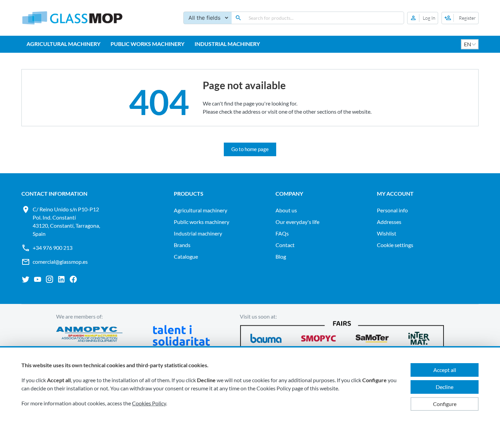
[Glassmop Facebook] (73, 279)
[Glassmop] (72, 18)
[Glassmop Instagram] (49, 279)
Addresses (389, 221)
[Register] (460, 18)
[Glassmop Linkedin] (61, 279)
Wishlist (386, 233)
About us (286, 210)
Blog (281, 256)
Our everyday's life (297, 221)
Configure (444, 404)
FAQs (282, 233)
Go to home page (250, 149)
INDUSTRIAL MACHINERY (227, 44)
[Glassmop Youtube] (37, 279)
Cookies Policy (149, 403)
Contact (285, 245)
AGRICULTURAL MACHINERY (63, 44)
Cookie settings (395, 245)
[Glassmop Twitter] (25, 279)
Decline (444, 387)
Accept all (444, 370)
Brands (182, 245)
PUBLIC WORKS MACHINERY (147, 44)
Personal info (392, 210)
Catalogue (186, 256)
